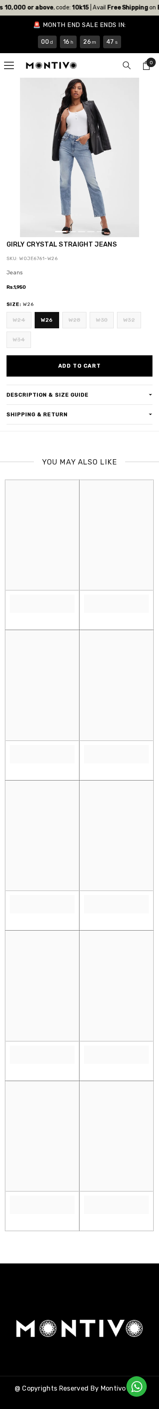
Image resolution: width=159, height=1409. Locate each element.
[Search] (127, 65)
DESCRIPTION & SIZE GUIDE (47, 395)
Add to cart (79, 366)
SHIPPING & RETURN (37, 414)
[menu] (9, 65)
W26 (47, 320)
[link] (42, 599)
